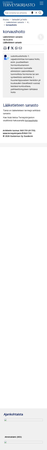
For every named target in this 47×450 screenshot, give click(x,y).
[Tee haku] (40, 12)
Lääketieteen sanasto (15, 22)
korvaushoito (31, 120)
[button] (5, 48)
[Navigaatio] (41, 3)
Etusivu (6, 19)
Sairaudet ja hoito (19, 19)
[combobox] (23, 12)
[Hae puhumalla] (32, 12)
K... (28, 22)
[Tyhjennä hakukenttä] (36, 12)
